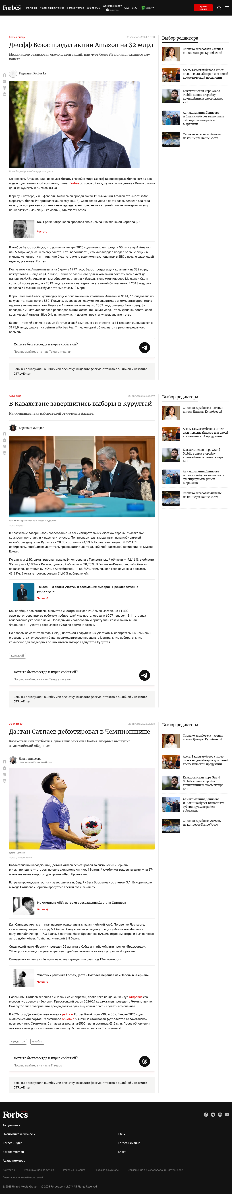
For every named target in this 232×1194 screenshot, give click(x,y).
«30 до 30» (18, 1041)
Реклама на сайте (74, 1170)
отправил (135, 997)
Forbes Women (75, 7)
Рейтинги (31, 7)
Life (120, 1134)
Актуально (15, 395)
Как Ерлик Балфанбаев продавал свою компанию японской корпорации (88, 222)
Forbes (75, 183)
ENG (134, 7)
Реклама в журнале (106, 1170)
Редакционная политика (39, 1170)
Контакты (9, 1170)
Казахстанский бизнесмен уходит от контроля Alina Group (46, 231)
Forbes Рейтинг (129, 1143)
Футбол (37, 1041)
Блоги (122, 1152)
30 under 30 (93, 7)
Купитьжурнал (203, 7)
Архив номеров (14, 1160)
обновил (68, 1019)
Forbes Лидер (17, 37)
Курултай (17, 655)
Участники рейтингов (52, 7)
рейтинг (67, 1014)
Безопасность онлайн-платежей (23, 1177)
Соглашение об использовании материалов (155, 1170)
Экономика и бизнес (18, 1134)
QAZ (126, 7)
